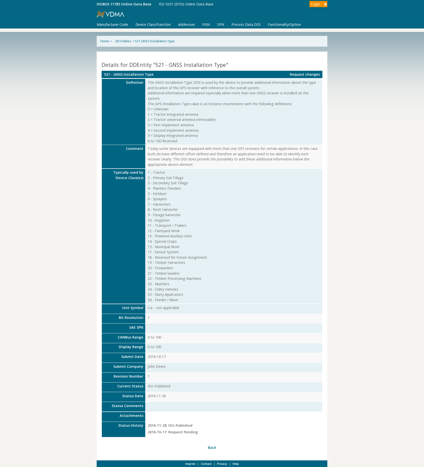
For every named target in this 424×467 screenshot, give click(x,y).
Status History (130, 425)
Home (104, 41)
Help (236, 464)
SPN (220, 24)
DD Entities (123, 41)
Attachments (131, 415)
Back (212, 447)
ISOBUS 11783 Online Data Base (124, 4)
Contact (206, 464)
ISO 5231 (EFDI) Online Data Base (186, 4)
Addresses (186, 24)
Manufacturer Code (112, 24)
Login (315, 4)
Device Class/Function (153, 24)
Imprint (190, 464)
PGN (206, 24)
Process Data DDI (246, 24)
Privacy (222, 464)
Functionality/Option (284, 24)
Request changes (305, 74)
